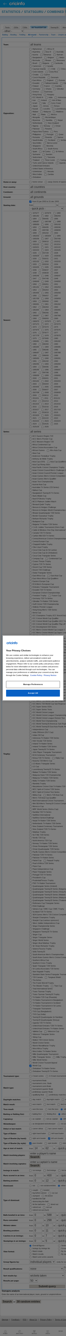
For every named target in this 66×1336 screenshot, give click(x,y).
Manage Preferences (33, 684)
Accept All (33, 693)
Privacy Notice (50, 675)
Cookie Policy (36, 675)
